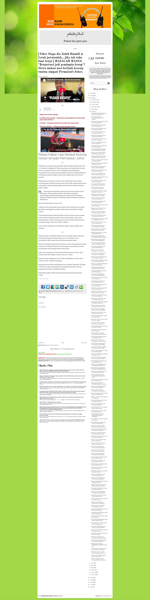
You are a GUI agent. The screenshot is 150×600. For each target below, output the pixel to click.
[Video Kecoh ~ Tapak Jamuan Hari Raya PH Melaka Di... (99, 380)
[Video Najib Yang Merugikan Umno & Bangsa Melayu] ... (98, 240)
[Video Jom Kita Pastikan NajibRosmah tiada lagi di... (98, 503)
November (94, 102)
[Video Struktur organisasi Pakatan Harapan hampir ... (98, 451)
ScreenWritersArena (107, 596)
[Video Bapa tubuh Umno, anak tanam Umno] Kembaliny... (98, 549)
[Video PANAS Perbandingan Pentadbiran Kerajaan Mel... (98, 344)
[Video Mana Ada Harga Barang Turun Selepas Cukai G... (99, 257)
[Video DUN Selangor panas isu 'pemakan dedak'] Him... (98, 216)
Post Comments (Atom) (52, 345)
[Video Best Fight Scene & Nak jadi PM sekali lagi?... (98, 271)
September (94, 107)
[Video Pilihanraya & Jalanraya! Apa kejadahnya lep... (98, 181)
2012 (91, 587)
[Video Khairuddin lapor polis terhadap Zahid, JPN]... (98, 132)
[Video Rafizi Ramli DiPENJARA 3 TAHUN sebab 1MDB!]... (99, 541)
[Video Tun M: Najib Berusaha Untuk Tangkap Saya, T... (98, 475)
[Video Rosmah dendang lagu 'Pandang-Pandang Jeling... (98, 492)
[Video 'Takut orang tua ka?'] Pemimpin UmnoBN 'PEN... (98, 254)
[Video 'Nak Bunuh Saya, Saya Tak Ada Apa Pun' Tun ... (99, 499)
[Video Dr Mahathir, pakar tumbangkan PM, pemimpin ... (98, 559)
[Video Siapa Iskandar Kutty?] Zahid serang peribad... (98, 136)
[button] (84, 108)
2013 (91, 584)
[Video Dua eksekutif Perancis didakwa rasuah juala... (98, 313)
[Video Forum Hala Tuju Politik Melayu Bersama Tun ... (98, 209)
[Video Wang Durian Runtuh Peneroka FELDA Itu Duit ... (98, 226)
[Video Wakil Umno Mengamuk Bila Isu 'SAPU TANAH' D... (98, 167)
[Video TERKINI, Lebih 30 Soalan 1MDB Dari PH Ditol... (99, 233)
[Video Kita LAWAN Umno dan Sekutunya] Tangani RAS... (98, 527)
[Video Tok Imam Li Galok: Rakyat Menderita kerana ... (99, 530)
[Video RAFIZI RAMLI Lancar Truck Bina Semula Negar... (99, 510)
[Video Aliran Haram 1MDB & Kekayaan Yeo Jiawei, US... (98, 323)
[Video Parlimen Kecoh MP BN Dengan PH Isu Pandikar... (98, 230)
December (94, 99)
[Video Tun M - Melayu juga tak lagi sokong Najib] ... (98, 556)
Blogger (73, 349)
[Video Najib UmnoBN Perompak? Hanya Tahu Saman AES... (99, 261)
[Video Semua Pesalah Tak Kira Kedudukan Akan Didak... (98, 372)
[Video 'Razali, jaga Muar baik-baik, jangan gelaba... (98, 404)
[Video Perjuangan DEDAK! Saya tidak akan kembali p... (99, 171)
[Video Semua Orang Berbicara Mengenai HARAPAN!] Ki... (98, 365)
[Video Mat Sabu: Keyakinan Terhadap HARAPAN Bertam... (98, 368)
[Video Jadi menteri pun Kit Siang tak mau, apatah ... (99, 320)
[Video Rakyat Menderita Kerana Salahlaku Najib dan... (99, 489)
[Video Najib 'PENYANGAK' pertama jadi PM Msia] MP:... (98, 275)
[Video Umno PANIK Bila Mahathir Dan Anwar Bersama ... (99, 264)
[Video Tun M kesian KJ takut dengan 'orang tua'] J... (98, 444)
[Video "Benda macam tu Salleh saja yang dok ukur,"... (98, 411)
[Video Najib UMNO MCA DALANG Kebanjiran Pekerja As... (99, 302)
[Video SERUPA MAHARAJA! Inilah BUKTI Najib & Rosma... (99, 520)
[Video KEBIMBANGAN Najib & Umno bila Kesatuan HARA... (98, 150)
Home (75, 48)
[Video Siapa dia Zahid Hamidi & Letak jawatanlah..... (99, 285)
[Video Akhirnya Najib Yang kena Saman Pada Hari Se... (99, 464)
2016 (91, 577)
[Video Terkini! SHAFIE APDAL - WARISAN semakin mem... (98, 153)
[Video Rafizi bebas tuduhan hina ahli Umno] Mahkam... (99, 437)
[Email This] (39, 297)
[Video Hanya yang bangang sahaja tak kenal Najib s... (98, 478)
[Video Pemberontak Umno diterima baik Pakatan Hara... (98, 306)
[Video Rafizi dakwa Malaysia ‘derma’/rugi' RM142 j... (98, 202)
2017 (91, 98)
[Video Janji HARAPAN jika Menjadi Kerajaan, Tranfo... (99, 354)
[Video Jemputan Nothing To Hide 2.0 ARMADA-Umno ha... (99, 219)
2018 (91, 95)
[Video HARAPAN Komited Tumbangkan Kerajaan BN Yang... (98, 376)
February (93, 572)
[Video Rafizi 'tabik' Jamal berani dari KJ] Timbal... (99, 330)
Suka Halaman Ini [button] (47, 110)
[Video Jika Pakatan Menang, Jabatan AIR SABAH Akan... (98, 243)
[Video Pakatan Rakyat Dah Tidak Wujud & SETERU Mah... (99, 394)
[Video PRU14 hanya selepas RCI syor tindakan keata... (99, 289)
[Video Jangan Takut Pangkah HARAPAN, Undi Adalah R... (98, 195)
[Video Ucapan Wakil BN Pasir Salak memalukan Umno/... (98, 174)
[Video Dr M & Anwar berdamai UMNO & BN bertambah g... (98, 485)
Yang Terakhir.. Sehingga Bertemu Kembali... (50, 402)
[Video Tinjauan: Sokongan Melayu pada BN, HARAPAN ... (98, 309)
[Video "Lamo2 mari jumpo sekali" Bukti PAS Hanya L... (99, 468)
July (92, 111)
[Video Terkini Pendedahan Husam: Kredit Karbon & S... (98, 447)
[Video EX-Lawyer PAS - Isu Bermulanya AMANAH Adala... (98, 537)
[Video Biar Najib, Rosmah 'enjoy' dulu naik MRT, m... (99, 316)
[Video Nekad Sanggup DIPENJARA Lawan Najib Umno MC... (99, 545)
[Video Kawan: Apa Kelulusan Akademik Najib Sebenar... (98, 268)
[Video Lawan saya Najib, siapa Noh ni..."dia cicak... (98, 440)
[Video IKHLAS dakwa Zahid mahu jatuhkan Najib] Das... (99, 122)
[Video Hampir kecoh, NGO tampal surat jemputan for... (98, 552)
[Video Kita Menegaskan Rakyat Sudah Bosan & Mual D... (99, 430)
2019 (91, 93)
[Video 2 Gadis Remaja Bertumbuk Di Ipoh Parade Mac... (99, 351)
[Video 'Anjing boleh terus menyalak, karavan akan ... (98, 188)
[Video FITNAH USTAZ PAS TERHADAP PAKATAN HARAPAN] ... (97, 415)
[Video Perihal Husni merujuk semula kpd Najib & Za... (98, 198)
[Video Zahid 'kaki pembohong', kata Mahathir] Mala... (99, 129)
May (92, 565)
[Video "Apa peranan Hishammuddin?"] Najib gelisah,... (97, 118)
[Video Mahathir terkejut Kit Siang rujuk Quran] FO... (98, 282)
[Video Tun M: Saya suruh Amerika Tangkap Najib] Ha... (99, 160)
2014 (91, 582)
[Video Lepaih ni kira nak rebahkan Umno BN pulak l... (98, 390)
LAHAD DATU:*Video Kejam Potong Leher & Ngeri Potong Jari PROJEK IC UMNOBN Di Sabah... (62, 420)
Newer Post (41, 342)
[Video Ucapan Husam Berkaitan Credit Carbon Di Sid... (99, 457)
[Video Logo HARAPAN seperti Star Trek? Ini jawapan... (98, 387)
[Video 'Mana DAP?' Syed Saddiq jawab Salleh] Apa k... (99, 408)
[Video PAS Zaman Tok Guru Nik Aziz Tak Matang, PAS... (99, 523)
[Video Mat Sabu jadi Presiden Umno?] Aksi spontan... (98, 423)
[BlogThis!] (40, 297)
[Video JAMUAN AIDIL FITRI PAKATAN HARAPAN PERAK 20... (99, 236)
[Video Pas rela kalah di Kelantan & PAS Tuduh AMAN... (99, 295)
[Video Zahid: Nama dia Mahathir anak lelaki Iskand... (99, 146)
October (93, 104)
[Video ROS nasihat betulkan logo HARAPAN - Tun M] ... (99, 178)
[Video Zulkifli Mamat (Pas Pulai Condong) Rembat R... (98, 401)
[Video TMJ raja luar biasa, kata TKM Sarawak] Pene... (98, 496)
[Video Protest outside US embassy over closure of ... (98, 250)
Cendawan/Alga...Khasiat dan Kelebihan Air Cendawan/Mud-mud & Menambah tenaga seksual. (63, 382)
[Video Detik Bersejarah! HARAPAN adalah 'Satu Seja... (99, 383)
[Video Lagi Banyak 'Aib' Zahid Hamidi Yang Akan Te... (98, 125)
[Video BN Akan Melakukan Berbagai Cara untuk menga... (98, 341)
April (92, 567)
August (93, 109)
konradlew (61, 349)
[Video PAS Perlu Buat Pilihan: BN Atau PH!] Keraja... (99, 534)
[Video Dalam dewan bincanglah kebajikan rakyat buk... (99, 191)
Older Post (84, 342)
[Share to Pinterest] (45, 297)
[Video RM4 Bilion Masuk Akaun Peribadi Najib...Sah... (99, 361)
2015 (91, 580)
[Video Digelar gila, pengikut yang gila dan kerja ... (99, 516)
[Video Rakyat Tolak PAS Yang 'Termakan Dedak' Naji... (98, 299)
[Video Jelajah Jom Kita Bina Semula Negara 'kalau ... (98, 506)
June (92, 563)
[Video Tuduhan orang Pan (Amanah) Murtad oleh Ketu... (99, 334)
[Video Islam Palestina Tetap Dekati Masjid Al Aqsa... (98, 247)
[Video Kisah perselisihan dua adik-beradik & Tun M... (98, 461)
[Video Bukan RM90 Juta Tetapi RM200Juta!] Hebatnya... (98, 292)
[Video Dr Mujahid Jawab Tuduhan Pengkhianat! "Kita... (99, 482)
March (93, 570)
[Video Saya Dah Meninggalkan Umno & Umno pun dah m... (98, 358)
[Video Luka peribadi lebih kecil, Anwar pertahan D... (98, 143)
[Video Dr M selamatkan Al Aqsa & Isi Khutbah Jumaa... (99, 164)
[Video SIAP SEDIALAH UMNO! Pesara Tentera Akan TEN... (98, 347)
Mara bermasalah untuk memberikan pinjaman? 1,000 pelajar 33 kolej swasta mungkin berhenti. (63, 386)
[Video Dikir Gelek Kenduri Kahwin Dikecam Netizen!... (99, 471)
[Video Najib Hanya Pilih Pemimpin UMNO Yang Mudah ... (99, 513)
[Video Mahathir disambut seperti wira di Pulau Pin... (99, 278)
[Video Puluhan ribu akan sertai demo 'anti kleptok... (98, 223)
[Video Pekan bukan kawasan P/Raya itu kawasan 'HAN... (98, 212)
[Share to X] (42, 297)
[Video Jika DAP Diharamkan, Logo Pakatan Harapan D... (98, 184)
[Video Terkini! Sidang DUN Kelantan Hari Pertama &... (98, 454)
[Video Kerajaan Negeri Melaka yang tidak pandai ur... (98, 337)
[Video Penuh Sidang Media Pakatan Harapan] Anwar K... (98, 426)
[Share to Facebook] (43, 297)
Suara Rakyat (47, 108)
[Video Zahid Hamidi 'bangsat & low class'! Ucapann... (98, 139)
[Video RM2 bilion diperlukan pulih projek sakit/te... (99, 205)
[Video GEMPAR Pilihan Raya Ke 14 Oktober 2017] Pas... (99, 327)
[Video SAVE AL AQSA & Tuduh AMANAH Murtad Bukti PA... (98, 157)
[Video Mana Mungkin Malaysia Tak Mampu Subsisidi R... (98, 114)
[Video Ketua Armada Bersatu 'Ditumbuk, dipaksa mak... (98, 433)
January (93, 574)
